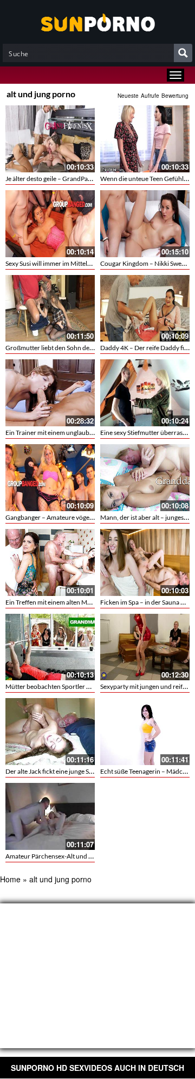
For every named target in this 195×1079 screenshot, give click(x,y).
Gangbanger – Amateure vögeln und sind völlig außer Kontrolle (94, 517)
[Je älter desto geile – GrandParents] (50, 138)
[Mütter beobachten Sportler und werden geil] (50, 647)
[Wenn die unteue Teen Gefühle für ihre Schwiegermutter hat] (145, 138)
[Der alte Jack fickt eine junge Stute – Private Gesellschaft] (50, 731)
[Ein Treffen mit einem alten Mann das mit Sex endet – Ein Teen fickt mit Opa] (50, 562)
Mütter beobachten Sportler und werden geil (68, 686)
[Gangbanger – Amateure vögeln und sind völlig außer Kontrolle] (50, 477)
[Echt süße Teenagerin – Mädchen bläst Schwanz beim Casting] (145, 731)
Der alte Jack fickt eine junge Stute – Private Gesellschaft (83, 771)
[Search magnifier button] (183, 53)
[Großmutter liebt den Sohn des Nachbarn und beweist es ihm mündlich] (50, 308)
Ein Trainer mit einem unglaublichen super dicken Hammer (87, 432)
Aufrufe (150, 95)
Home (10, 879)
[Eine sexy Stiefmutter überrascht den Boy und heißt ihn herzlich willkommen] (145, 392)
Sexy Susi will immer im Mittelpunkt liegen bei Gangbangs (85, 263)
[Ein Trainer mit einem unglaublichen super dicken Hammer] (50, 392)
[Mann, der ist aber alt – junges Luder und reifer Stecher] (145, 477)
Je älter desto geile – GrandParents (53, 179)
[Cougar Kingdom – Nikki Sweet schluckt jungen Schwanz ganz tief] (145, 223)
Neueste (128, 95)
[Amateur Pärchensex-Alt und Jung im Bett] (50, 816)
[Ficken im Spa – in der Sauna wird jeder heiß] (145, 562)
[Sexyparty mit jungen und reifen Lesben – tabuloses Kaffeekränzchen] (145, 647)
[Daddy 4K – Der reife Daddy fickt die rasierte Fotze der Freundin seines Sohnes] (145, 308)
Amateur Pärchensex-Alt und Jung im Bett (64, 856)
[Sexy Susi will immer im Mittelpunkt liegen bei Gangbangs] (50, 223)
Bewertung (174, 95)
